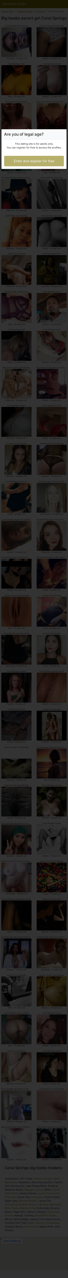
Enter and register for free (34, 161)
